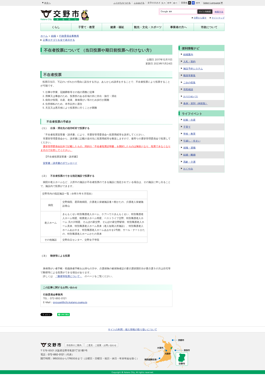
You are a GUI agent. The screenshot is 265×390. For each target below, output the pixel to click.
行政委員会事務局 (69, 35)
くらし (56, 27)
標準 (169, 3)
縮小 (175, 3)
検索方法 (219, 11)
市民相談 (188, 89)
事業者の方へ (178, 27)
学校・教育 (189, 133)
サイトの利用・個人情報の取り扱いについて (132, 329)
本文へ (47, 3)
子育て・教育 (86, 27)
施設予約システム (193, 68)
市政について (209, 27)
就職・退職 (189, 147)
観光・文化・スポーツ (148, 27)
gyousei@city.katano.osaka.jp (70, 302)
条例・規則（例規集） (195, 103)
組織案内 (188, 54)
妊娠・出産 (189, 119)
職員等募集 (189, 75)
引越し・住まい (191, 140)
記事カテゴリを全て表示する (59, 39)
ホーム (44, 35)
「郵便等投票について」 (68, 276)
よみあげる (139, 3)
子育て (187, 126)
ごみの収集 (189, 82)
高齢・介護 (189, 161)
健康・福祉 (117, 27)
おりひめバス (190, 96)
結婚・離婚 (189, 154)
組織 (53, 35)
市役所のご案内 (73, 345)
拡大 (163, 3)
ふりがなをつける (122, 3)
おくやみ (188, 168)
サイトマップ (218, 17)
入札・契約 (189, 61)
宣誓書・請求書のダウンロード (60, 163)
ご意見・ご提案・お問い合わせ (101, 345)
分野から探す (200, 17)
